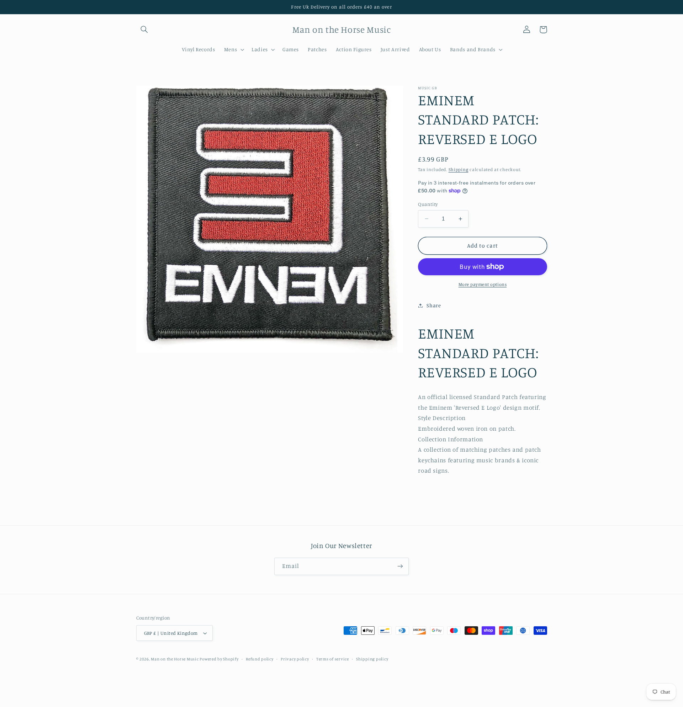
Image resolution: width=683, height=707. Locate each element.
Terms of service (332, 658)
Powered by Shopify (219, 658)
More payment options (483, 284)
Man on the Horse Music (175, 658)
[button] (144, 29)
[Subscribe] (400, 566)
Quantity (428, 204)
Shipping (458, 169)
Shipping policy (372, 658)
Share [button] (434, 305)
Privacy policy (295, 658)
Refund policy (260, 658)
